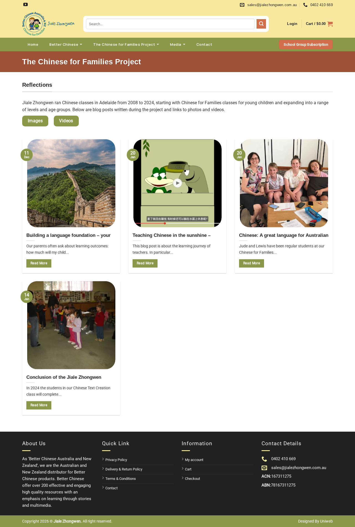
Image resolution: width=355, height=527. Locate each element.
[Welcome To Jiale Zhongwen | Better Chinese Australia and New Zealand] (48, 24)
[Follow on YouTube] (26, 5)
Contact (204, 44)
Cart (188, 469)
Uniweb (326, 521)
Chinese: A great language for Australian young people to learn (283, 238)
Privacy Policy (116, 460)
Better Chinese (63, 44)
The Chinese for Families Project (124, 44)
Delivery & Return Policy (123, 469)
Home (33, 44)
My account (194, 460)
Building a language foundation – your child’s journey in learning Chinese (68, 238)
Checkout (192, 479)
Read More (39, 263)
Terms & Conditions (120, 479)
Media (175, 44)
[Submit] (261, 24)
